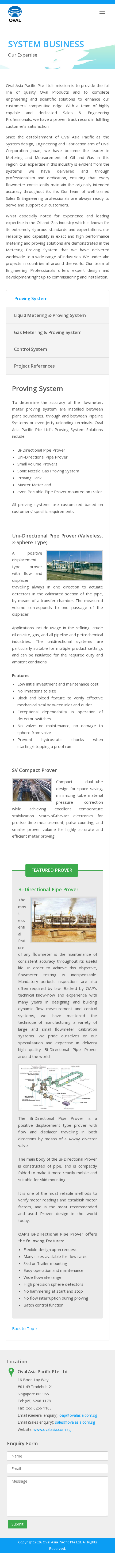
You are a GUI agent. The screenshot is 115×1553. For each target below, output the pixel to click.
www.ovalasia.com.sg (52, 1429)
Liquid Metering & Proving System (50, 315)
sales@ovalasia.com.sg (75, 1422)
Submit (17, 1524)
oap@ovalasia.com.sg (78, 1415)
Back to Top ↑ (24, 1328)
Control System (30, 349)
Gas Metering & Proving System (48, 332)
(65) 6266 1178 (38, 1400)
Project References (34, 366)
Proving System (31, 298)
